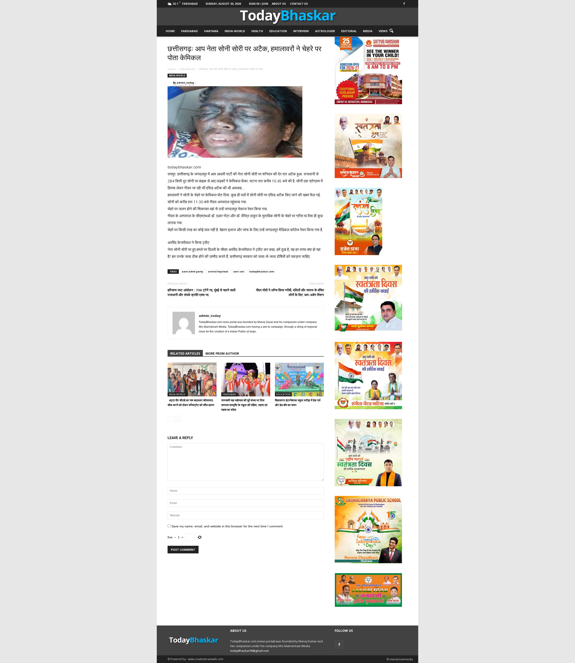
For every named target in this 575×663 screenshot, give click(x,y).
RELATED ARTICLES (185, 353)
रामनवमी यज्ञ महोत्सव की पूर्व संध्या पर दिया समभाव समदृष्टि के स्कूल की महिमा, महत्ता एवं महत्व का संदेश (244, 405)
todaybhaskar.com (261, 271)
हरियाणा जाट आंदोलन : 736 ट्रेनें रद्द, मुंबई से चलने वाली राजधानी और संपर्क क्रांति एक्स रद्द (201, 292)
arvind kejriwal (218, 271)
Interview (301, 31)
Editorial (349, 31)
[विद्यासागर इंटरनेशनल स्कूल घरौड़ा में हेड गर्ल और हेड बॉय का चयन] (299, 379)
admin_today (185, 82)
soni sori (238, 271)
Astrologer (325, 31)
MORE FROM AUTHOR (222, 353)
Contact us (299, 4)
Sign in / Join (258, 4)
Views (383, 31)
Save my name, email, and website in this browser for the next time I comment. (227, 526)
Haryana (211, 31)
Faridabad (189, 31)
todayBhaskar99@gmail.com (249, 651)
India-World (235, 31)
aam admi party (192, 271)
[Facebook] (404, 3)
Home (170, 31)
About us (279, 4)
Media (367, 31)
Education (278, 31)
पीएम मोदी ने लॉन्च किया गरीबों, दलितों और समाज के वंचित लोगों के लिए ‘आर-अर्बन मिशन (290, 292)
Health (257, 31)
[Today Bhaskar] (287, 16)
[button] (391, 31)
